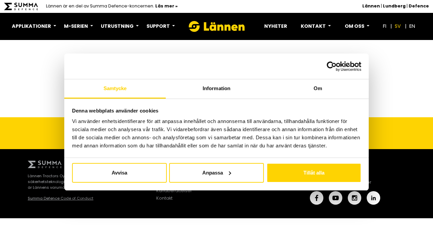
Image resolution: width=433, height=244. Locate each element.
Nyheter (275, 26)
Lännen (371, 6)
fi (384, 26)
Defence (419, 6)
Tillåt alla (313, 173)
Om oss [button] (355, 26)
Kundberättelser (174, 191)
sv (398, 26)
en (412, 26)
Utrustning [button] (118, 26)
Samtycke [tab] (115, 88)
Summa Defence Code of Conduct (60, 199)
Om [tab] (318, 88)
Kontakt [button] (314, 26)
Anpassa (212, 173)
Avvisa (119, 173)
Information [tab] (216, 88)
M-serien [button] (76, 26)
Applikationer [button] (32, 26)
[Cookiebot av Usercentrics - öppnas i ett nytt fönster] (331, 66)
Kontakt (164, 198)
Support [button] (158, 26)
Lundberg (394, 6)
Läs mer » (166, 6)
